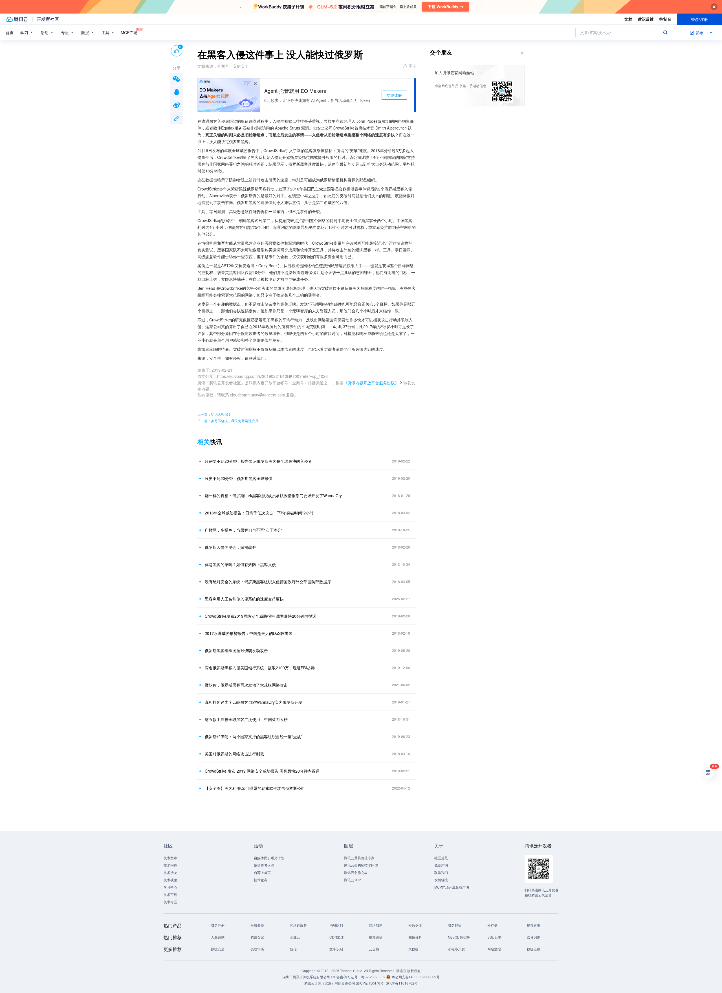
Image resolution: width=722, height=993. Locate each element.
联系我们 (441, 872)
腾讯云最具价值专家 (359, 857)
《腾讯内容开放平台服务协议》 (371, 382)
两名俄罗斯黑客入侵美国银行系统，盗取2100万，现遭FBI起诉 (260, 667)
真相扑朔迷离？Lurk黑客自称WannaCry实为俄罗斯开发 (253, 702)
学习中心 (170, 887)
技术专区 (170, 901)
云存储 (492, 925)
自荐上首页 (262, 872)
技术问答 (170, 865)
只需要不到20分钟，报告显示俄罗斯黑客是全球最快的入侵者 (258, 461)
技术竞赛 (260, 879)
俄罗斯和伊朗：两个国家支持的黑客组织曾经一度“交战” (253, 736)
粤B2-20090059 (373, 976)
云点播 (374, 948)
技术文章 (170, 857)
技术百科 (170, 894)
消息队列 (336, 925)
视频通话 (375, 937)
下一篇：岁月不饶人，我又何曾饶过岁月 (227, 420)
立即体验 (394, 95)
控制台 (665, 19)
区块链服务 (298, 925)
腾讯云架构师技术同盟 (361, 865)
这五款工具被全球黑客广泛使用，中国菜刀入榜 (246, 719)
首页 (10, 32)
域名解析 (454, 925)
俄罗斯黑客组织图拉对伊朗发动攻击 (236, 650)
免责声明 (441, 865)
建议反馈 (646, 19)
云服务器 (257, 925)
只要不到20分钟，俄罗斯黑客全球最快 (238, 478)
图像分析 (415, 937)
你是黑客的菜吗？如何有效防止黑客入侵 (240, 564)
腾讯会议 (257, 937)
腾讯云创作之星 (356, 872)
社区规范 (441, 857)
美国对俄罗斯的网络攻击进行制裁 (234, 754)
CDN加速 (336, 937)
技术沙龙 (170, 872)
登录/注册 (699, 19)
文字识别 (336, 948)
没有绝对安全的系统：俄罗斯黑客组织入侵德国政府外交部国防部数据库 (268, 581)
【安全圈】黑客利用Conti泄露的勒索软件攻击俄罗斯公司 (255, 788)
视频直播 (533, 925)
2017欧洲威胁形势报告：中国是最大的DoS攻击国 (248, 633)
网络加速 (375, 925)
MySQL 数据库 (459, 937)
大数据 (413, 948)
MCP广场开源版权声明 (451, 887)
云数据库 (415, 925)
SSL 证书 (494, 937)
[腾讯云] (17, 19)
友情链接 (441, 879)
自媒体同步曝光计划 (269, 857)
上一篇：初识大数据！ (214, 414)
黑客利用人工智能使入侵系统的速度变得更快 (244, 599)
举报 (412, 65)
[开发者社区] (48, 19)
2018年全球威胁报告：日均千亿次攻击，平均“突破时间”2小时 (259, 513)
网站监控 (494, 948)
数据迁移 (533, 948)
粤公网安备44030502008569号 (416, 976)
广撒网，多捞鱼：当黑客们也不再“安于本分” (244, 530)
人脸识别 (217, 937)
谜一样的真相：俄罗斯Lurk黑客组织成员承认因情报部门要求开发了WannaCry (273, 495)
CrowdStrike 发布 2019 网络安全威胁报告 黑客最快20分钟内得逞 (262, 771)
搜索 (665, 32)
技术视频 (170, 879)
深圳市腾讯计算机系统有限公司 (306, 976)
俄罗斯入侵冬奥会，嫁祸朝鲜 (230, 547)
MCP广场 (129, 32)
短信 (293, 948)
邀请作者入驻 (264, 865)
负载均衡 (257, 948)
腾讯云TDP (352, 879)
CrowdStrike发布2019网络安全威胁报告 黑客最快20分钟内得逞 (260, 616)
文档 (628, 19)
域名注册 (217, 925)
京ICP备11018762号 (402, 983)
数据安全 (217, 948)
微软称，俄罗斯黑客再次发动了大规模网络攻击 (246, 685)
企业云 (295, 937)
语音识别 (533, 937)
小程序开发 (456, 948)
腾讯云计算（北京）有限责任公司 (329, 983)
